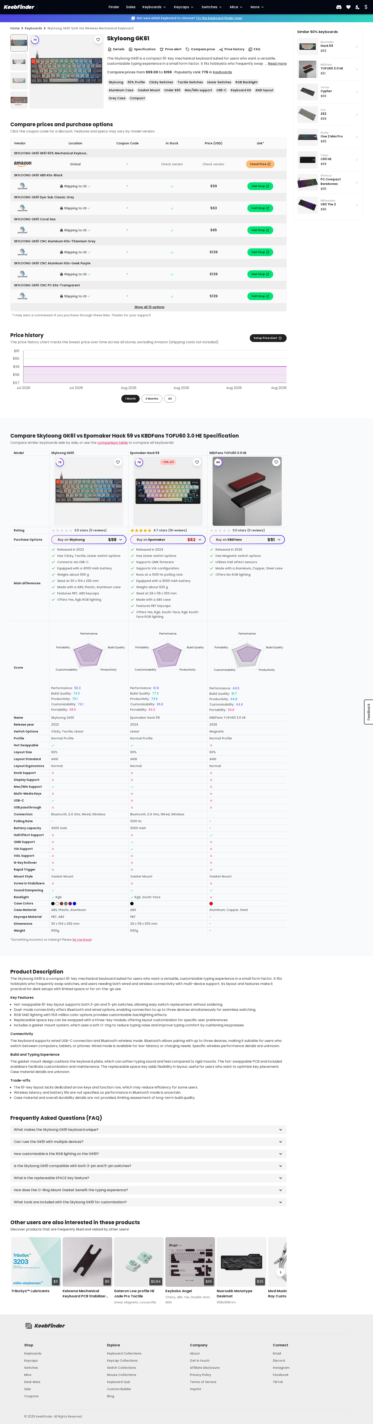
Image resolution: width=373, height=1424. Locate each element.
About (195, 1353)
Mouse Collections (121, 1375)
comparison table (112, 442)
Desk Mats (32, 1382)
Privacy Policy (200, 1375)
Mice (234, 7)
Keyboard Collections (124, 1353)
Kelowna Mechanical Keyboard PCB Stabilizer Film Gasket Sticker (84, 1294)
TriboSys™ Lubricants (30, 1291)
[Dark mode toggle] (357, 7)
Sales (131, 7)
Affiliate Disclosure (205, 1368)
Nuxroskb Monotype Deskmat (234, 1294)
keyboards (33, 28)
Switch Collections (121, 1368)
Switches (209, 7)
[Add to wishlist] (98, 40)
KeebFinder (18, 7)
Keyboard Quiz (118, 1382)
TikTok (278, 1382)
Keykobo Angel (178, 1291)
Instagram (281, 1368)
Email (277, 1353)
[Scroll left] (16, 1272)
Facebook (281, 1375)
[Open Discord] (338, 7)
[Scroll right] (280, 1272)
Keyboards (151, 7)
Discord (279, 1360)
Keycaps (181, 7)
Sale (27, 1389)
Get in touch (199, 1360)
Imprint (195, 1389)
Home (15, 28)
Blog (110, 1396)
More (255, 7)
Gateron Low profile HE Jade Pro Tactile (134, 1294)
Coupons (31, 1396)
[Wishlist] (348, 7)
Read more (277, 63)
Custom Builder (119, 1389)
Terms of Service (203, 1382)
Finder (114, 7)
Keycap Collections (122, 1360)
